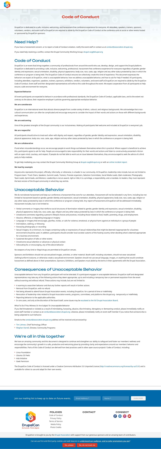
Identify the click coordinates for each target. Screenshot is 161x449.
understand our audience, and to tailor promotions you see (105, 441)
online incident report (118, 162)
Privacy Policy (55, 418)
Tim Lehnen (21, 324)
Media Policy (56, 424)
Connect (122, 412)
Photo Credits (55, 427)
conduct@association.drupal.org (119, 47)
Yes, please (69, 445)
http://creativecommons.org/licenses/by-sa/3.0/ (119, 366)
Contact (89, 412)
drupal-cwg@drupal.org (93, 52)
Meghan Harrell (22, 328)
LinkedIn (120, 416)
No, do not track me (87, 445)
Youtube (129, 416)
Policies (56, 412)
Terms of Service (55, 421)
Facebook (115, 416)
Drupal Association (62, 435)
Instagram (124, 416)
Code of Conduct (56, 415)
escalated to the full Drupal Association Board (99, 300)
